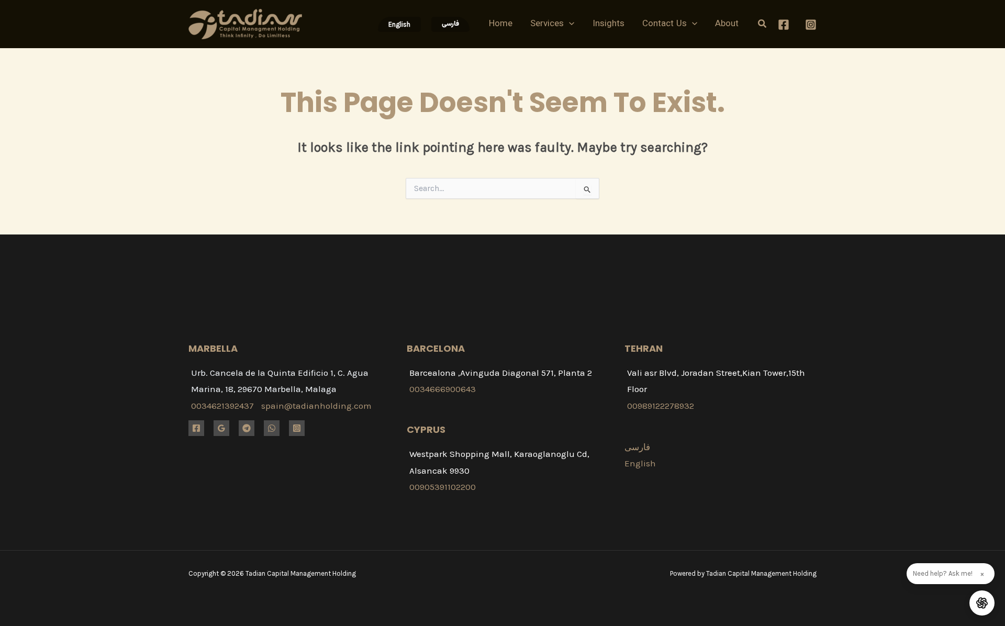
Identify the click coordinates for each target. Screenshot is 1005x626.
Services (547, 24)
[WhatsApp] (272, 428)
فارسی (637, 447)
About (727, 24)
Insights (608, 24)
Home (500, 24)
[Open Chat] (982, 603)
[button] (399, 24)
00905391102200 (442, 487)
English (640, 463)
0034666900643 (442, 389)
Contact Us (664, 24)
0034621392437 (222, 405)
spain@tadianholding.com (316, 405)
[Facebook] (783, 24)
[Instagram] (811, 24)
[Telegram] (246, 428)
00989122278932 (660, 405)
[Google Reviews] (221, 428)
